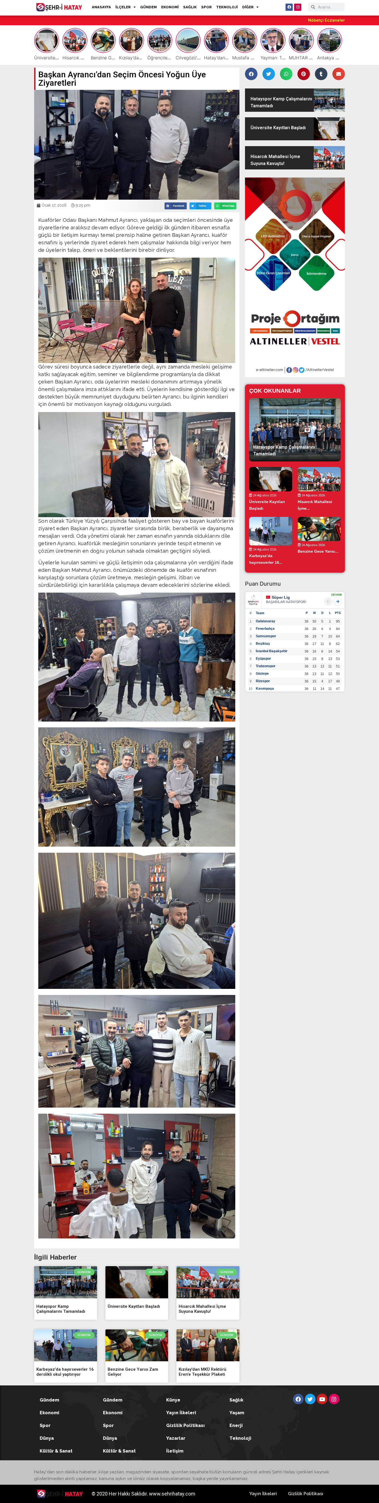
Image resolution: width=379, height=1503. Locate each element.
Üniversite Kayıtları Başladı (134, 1306)
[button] (176, 205)
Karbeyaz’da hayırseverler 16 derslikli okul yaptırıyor (65, 1372)
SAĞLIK (190, 7)
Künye (173, 1400)
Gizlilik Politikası (185, 1425)
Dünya (47, 1438)
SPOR (206, 7)
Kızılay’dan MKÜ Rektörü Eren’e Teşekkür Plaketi (202, 1372)
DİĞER (248, 7)
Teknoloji (240, 1438)
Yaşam (236, 1412)
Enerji (236, 1425)
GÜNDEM (148, 7)
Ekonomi (49, 1412)
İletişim (174, 1451)
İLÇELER (123, 7)
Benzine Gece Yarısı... (318, 551)
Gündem (49, 1400)
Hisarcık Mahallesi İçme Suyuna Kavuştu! (202, 1309)
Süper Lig (281, 597)
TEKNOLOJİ (227, 7)
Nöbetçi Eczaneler (326, 20)
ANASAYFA (101, 7)
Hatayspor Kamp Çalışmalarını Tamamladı (60, 1309)
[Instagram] (297, 7)
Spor (45, 1425)
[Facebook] (289, 7)
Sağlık (236, 1400)
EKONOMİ (170, 7)
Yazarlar (175, 1438)
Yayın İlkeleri (181, 1412)
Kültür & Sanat (56, 1451)
